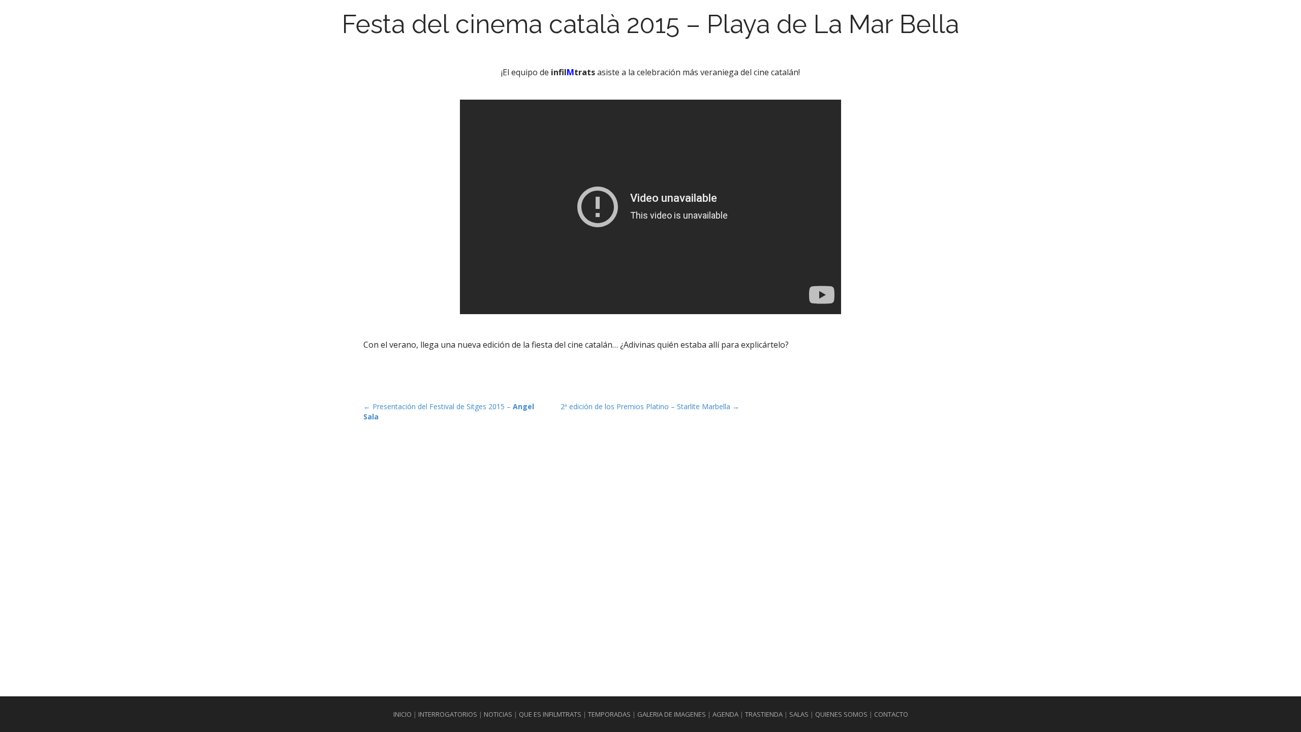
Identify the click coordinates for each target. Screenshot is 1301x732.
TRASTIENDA (764, 714)
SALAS (799, 714)
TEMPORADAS (609, 714)
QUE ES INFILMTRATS (550, 714)
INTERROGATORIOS (447, 714)
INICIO (402, 714)
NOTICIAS (498, 714)
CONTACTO (891, 714)
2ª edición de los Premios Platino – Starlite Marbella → (650, 406)
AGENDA (725, 714)
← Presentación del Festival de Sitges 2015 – (448, 411)
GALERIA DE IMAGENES (671, 714)
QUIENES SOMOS (842, 714)
